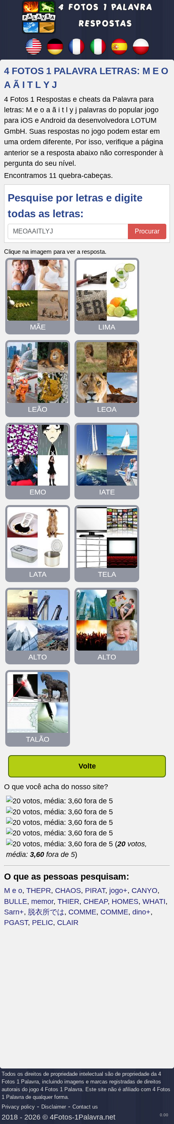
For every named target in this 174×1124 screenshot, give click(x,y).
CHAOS (68, 890)
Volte (87, 766)
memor (42, 901)
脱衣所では (46, 912)
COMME (82, 912)
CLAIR (68, 922)
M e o (13, 890)
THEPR (38, 890)
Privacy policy (18, 1107)
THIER (68, 901)
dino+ (141, 912)
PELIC (42, 922)
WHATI (154, 901)
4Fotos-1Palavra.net (82, 1117)
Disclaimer (53, 1107)
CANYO (144, 890)
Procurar (147, 231)
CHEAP (95, 901)
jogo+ (118, 890)
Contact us (85, 1107)
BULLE (15, 901)
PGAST (16, 922)
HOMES (125, 901)
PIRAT (95, 890)
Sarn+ (14, 912)
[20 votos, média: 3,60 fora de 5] (59, 801)
